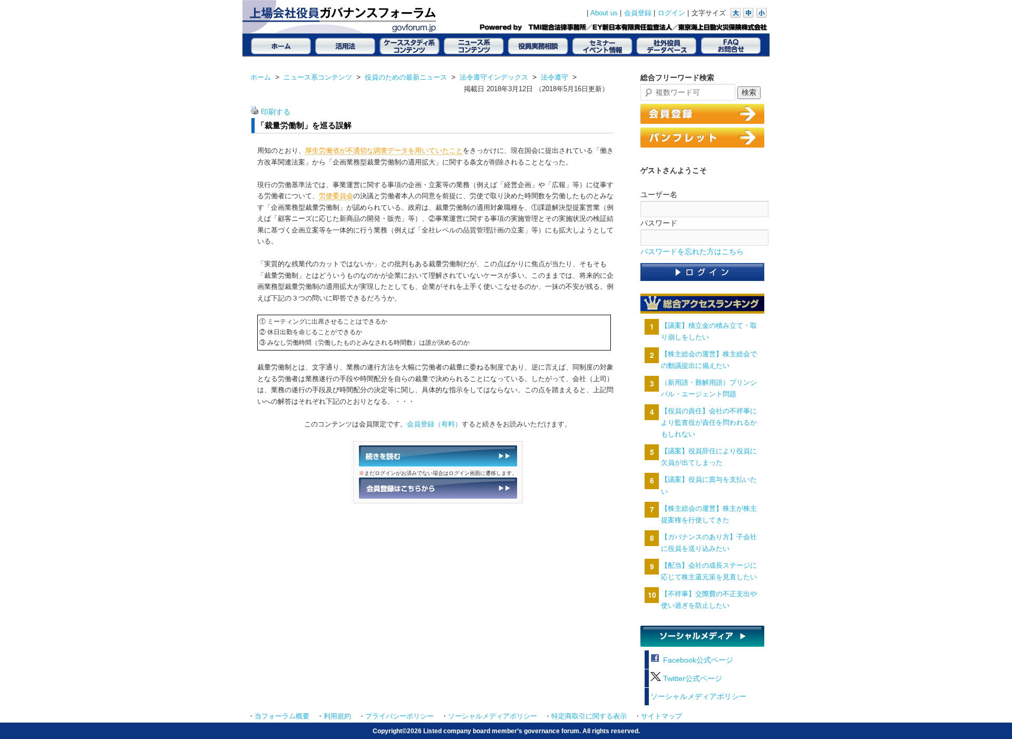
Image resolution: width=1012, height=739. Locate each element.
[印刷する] (254, 112)
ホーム (260, 77)
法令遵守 (554, 77)
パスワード (658, 223)
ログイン (671, 13)
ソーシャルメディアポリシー (698, 697)
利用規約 (337, 716)
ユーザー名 (658, 194)
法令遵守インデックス (494, 77)
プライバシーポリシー (399, 716)
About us (604, 13)
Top (987, 714)
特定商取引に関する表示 (589, 716)
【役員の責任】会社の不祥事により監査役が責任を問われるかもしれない (709, 422)
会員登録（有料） (434, 424)
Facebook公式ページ (697, 660)
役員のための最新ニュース (406, 77)
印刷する (275, 112)
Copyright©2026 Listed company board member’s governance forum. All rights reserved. (506, 730)
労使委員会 (336, 196)
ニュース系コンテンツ (318, 77)
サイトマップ (661, 716)
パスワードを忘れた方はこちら (692, 252)
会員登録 (637, 13)
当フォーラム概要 (282, 716)
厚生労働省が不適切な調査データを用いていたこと (384, 150)
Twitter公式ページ (691, 679)
